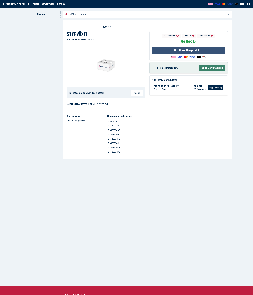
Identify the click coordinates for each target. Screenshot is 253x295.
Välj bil (42, 14)
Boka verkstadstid (212, 67)
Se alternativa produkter (188, 50)
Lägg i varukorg (215, 88)
